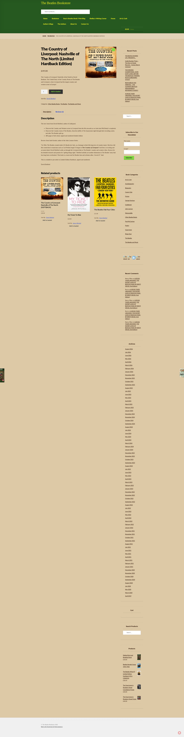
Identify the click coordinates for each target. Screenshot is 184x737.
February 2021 (129, 563)
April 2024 (128, 440)
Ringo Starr (128, 234)
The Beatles (51, 36)
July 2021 (128, 547)
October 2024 (129, 420)
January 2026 (129, 372)
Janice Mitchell (77, 223)
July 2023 (128, 469)
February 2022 (129, 524)
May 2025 (128, 398)
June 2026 (128, 355)
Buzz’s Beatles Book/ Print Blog (74, 18)
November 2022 (130, 495)
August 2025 (129, 388)
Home (45, 18)
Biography (128, 188)
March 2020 (128, 593)
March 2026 (128, 365)
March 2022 (128, 521)
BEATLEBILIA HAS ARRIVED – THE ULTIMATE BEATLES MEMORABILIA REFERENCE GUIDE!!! (131, 86)
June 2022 (128, 511)
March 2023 (128, 482)
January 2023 (129, 489)
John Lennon (129, 209)
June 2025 (128, 394)
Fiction (127, 196)
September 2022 (130, 502)
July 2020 (128, 586)
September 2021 (130, 541)
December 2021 (130, 531)
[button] (113, 49)
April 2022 (128, 518)
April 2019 (128, 596)
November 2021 (130, 534)
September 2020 (130, 580)
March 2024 (128, 443)
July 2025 (128, 391)
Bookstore (55, 18)
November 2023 (130, 456)
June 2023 (128, 472)
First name (127, 141)
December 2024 (130, 414)
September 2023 (130, 463)
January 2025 (129, 411)
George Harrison (130, 200)
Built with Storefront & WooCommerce (52, 726)
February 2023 (129, 485)
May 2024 (128, 437)
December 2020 (130, 570)
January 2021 (129, 567)
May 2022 (128, 515)
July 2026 (128, 352)
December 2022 (130, 492)
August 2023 (129, 466)
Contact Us (85, 24)
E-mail (126, 149)
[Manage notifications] (179, 732)
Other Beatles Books (54, 104)
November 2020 (130, 573)
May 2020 (128, 589)
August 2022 (129, 505)
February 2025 (129, 407)
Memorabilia (128, 213)
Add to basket (56, 91)
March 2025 (128, 404)
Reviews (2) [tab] (60, 112)
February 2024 (129, 446)
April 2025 (128, 401)
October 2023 (129, 459)
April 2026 (128, 362)
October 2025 (129, 381)
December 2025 (130, 375)
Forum (113, 18)
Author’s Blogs (48, 24)
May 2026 (128, 359)
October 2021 (129, 537)
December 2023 (130, 453)
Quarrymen (128, 230)
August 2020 (129, 583)
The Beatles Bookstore (55, 3)
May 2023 (128, 476)
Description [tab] (47, 112)
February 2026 (129, 368)
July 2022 (128, 508)
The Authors (62, 24)
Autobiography (129, 184)
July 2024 (128, 430)
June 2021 (128, 550)
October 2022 (129, 498)
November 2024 (130, 417)
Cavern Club (128, 192)
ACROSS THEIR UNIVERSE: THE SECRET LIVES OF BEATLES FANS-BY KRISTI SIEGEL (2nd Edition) (133, 97)
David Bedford (51, 98)
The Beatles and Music (74, 104)
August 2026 (129, 349)
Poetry (127, 225)
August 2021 (129, 544)
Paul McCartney (130, 221)
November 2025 (130, 378)
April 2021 (128, 557)
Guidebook (128, 205)
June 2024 (128, 433)
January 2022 (129, 528)
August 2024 (129, 427)
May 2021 (128, 554)
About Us (73, 24)
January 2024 (129, 450)
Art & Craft (123, 18)
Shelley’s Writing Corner (98, 18)
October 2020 (129, 576)
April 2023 (128, 479)
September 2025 (130, 385)
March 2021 (128, 560)
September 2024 (130, 424)
